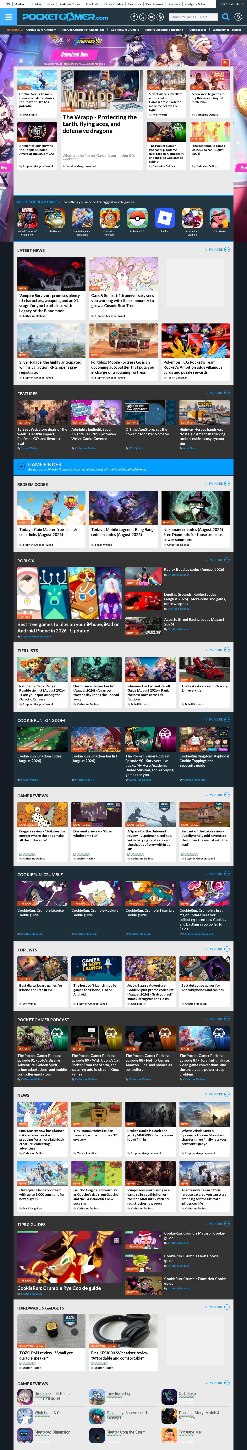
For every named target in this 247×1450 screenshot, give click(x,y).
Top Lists (27, 949)
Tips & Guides (113, 4)
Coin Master (197, 29)
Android (20, 4)
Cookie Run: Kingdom (41, 29)
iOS (7, 4)
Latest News (31, 250)
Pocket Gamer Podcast (43, 1019)
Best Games (154, 4)
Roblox (36, 4)
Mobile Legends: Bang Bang (164, 29)
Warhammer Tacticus (227, 29)
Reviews (174, 4)
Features (134, 4)
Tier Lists (92, 4)
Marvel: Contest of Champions (83, 29)
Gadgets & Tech (196, 4)
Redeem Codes (69, 4)
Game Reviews (32, 795)
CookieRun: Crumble (125, 29)
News (50, 4)
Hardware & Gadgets (40, 1307)
